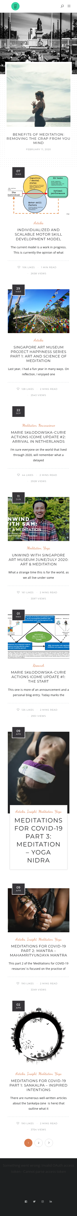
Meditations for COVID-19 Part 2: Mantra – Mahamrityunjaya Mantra (38, 950)
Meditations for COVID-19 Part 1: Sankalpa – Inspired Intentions (38, 1085)
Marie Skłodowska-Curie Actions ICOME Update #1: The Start (38, 676)
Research (38, 665)
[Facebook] (26, 1201)
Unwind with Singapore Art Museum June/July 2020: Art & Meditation (39, 559)
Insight (32, 811)
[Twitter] (34, 1201)
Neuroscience (46, 425)
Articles (38, 223)
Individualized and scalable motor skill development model (38, 234)
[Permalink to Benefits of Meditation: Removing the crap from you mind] (38, 95)
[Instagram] (42, 1201)
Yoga (46, 548)
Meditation (29, 425)
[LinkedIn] (51, 1201)
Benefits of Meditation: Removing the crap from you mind (38, 139)
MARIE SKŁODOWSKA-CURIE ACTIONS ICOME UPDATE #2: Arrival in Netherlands (38, 437)
